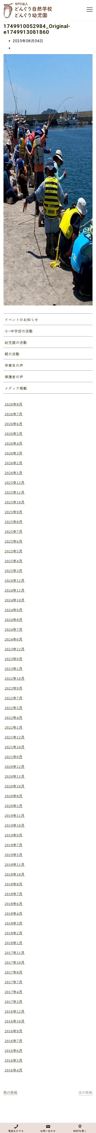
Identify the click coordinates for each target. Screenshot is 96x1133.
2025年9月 (14, 512)
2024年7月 (14, 629)
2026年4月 (14, 443)
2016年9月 (14, 1031)
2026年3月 (14, 453)
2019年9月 (14, 835)
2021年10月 (15, 747)
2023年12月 (15, 649)
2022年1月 (14, 727)
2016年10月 (15, 1021)
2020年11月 (15, 776)
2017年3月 (14, 1002)
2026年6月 (14, 424)
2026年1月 (14, 473)
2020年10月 (15, 786)
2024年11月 (15, 590)
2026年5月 (14, 434)
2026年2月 (14, 463)
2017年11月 (15, 953)
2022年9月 (14, 688)
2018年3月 (14, 923)
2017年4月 (14, 992)
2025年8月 (14, 522)
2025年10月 (15, 502)
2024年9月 (14, 610)
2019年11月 (15, 816)
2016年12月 (15, 1011)
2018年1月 (14, 943)
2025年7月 (14, 532)
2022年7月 (14, 698)
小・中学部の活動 (19, 331)
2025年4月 (14, 561)
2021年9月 (14, 757)
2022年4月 (14, 718)
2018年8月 (14, 884)
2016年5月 (14, 1060)
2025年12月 (15, 483)
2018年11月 (15, 864)
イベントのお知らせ (21, 320)
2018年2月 (14, 933)
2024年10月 (15, 600)
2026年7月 (14, 414)
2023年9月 (14, 659)
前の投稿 (10, 1092)
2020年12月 (15, 767)
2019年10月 (15, 825)
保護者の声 (14, 377)
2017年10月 (15, 962)
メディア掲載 (16, 388)
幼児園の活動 (16, 343)
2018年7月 (14, 894)
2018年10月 (15, 874)
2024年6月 (14, 639)
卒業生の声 (14, 366)
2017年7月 (14, 982)
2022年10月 (15, 678)
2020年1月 (14, 806)
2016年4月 (14, 1070)
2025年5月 (14, 551)
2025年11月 (15, 492)
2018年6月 (14, 904)
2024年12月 (15, 580)
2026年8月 (14, 404)
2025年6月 (14, 541)
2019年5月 (14, 855)
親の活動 (12, 354)
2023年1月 (14, 669)
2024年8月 (14, 620)
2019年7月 (14, 845)
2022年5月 (14, 708)
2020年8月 (14, 796)
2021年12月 (15, 737)
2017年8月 (14, 972)
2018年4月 (14, 913)
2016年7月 (14, 1041)
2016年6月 (14, 1051)
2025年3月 (14, 571)
